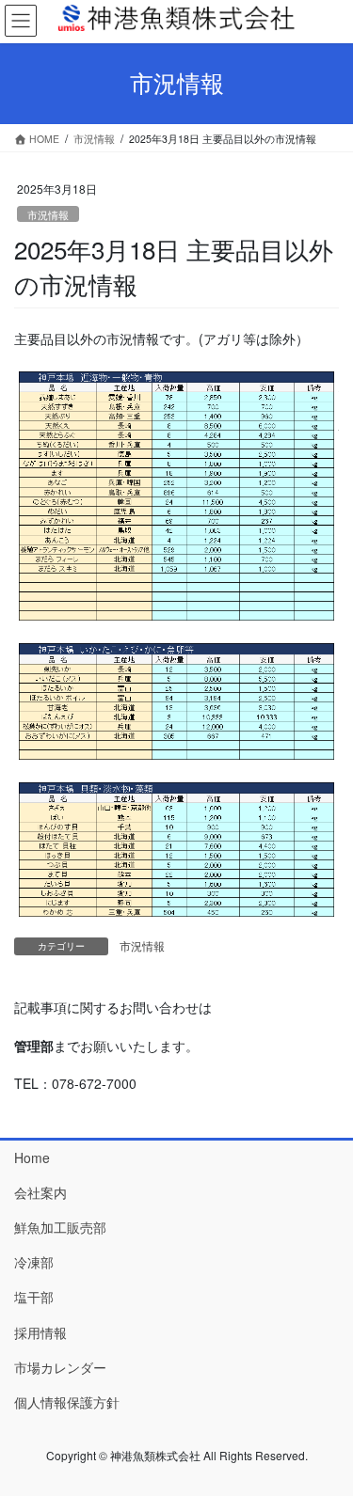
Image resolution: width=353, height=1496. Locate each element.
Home (32, 1157)
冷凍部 (34, 1261)
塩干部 (34, 1296)
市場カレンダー (60, 1367)
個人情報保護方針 (67, 1402)
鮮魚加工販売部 (60, 1227)
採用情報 (40, 1332)
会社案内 (40, 1192)
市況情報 (48, 214)
